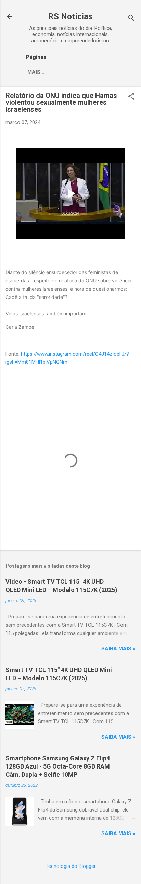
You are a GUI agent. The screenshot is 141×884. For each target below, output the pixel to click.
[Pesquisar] (131, 18)
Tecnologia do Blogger (71, 866)
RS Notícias (70, 16)
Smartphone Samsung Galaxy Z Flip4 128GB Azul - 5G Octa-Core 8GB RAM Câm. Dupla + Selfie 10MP (57, 766)
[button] (131, 97)
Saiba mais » (118, 649)
